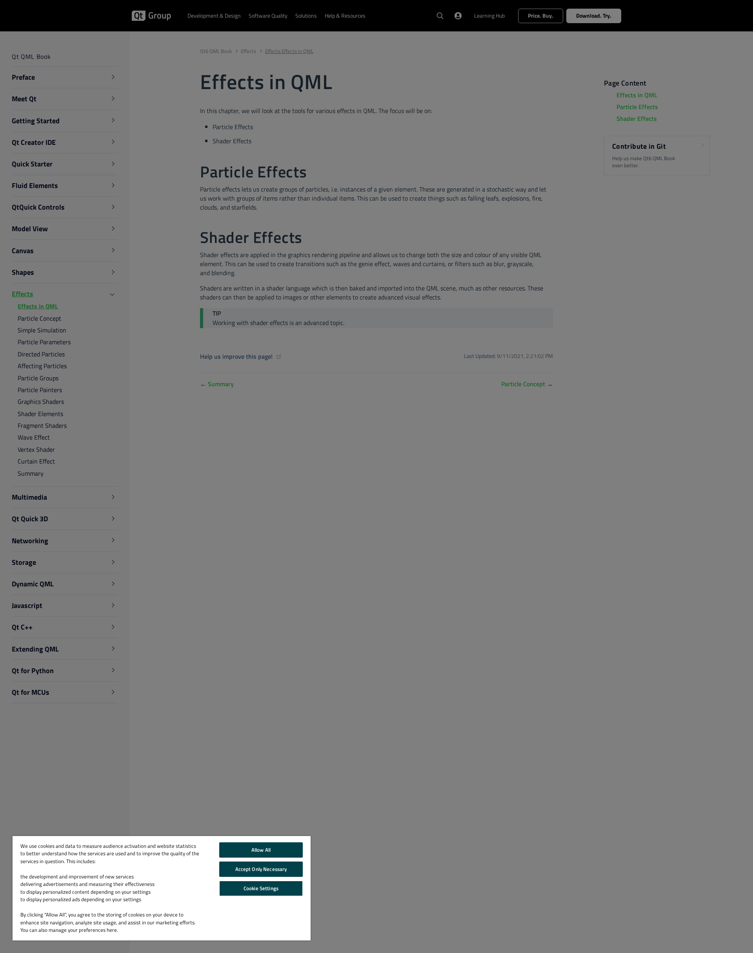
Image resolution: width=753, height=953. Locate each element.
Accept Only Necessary (261, 869)
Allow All (261, 850)
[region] (162, 888)
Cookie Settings (261, 888)
